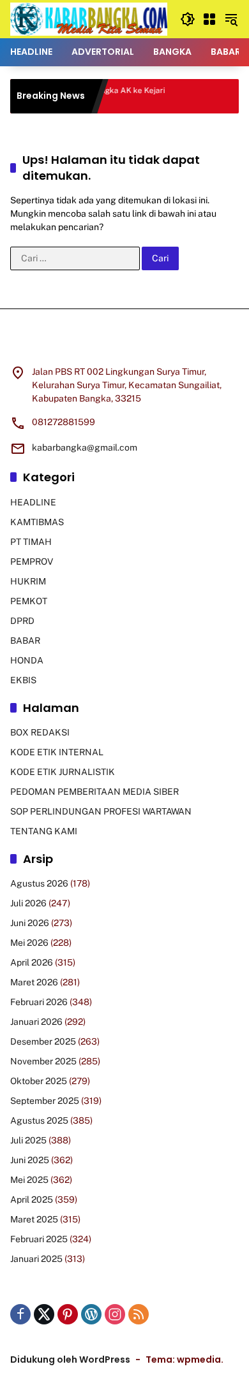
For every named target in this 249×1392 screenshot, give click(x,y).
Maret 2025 (34, 1219)
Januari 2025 (36, 1259)
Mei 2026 (29, 943)
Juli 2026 (28, 903)
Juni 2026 (29, 923)
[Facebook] (20, 1314)
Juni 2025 (29, 1160)
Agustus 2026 (39, 883)
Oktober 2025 (38, 1081)
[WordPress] (91, 1314)
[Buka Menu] (209, 19)
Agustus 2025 (39, 1120)
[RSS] (138, 1314)
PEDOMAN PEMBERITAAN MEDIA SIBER (94, 792)
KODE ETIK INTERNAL (56, 752)
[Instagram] (115, 1314)
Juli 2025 (28, 1140)
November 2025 (43, 1061)
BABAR (25, 640)
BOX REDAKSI (40, 732)
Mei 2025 (29, 1180)
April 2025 (31, 1199)
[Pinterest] (67, 1314)
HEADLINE (33, 502)
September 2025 (44, 1101)
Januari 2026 (36, 1022)
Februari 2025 (39, 1239)
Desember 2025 (43, 1041)
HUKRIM (28, 581)
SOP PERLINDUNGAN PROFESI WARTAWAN (101, 811)
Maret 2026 (34, 982)
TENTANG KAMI (43, 831)
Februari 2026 (39, 1002)
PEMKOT (28, 601)
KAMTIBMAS (37, 522)
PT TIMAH (31, 542)
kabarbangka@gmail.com (84, 447)
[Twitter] (44, 1314)
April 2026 (31, 962)
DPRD (22, 621)
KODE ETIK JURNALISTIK (62, 772)
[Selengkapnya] (124, 345)
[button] (187, 19)
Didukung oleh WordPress (70, 1359)
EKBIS (23, 680)
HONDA (26, 660)
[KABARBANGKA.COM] (88, 18)
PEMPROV (31, 561)
